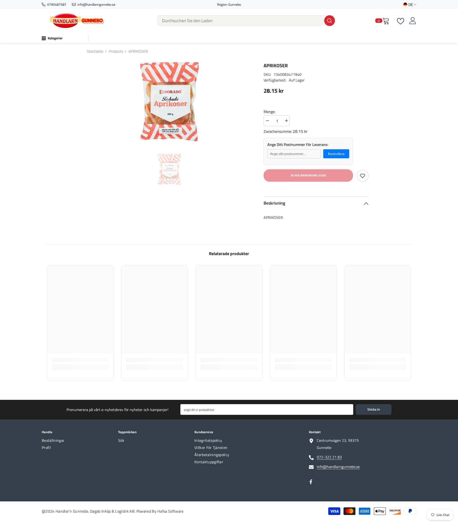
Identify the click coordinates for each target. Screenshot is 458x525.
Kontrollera (336, 154)
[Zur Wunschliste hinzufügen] (363, 176)
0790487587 (56, 4)
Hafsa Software (170, 511)
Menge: (269, 111)
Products (116, 51)
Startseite (95, 51)
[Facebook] (311, 482)
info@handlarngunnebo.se (96, 4)
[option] (169, 101)
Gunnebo (234, 4)
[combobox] (240, 20)
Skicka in (373, 409)
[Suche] (246, 20)
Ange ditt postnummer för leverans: (297, 144)
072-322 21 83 (329, 457)
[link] (80, 360)
